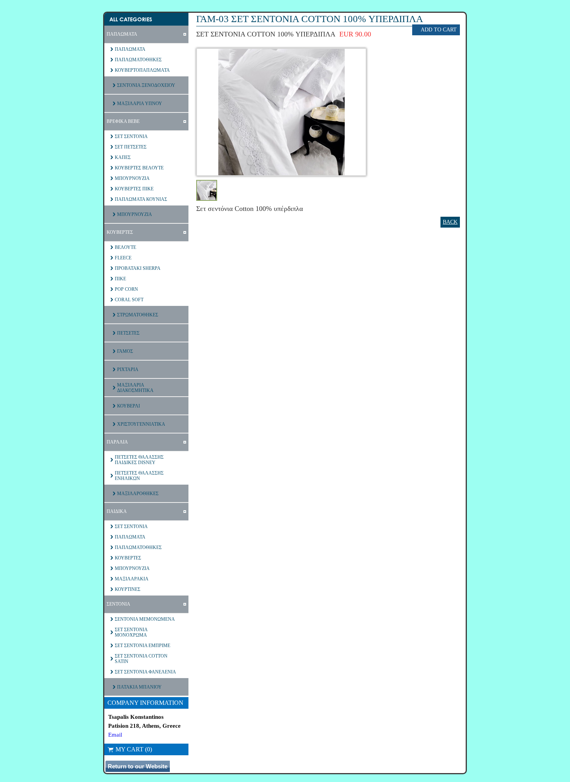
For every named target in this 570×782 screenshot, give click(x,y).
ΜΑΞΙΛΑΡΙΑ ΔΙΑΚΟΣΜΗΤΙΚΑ (135, 387)
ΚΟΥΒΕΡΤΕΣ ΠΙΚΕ (134, 189)
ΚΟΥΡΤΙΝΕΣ (127, 589)
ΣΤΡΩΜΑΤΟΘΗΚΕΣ (137, 315)
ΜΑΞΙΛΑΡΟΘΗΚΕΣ (138, 493)
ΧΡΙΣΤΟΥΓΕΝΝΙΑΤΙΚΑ (141, 424)
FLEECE (123, 258)
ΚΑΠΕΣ (123, 157)
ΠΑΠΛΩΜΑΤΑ (122, 34)
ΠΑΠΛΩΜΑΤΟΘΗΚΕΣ (138, 59)
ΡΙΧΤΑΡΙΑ (127, 369)
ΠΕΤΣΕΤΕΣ (128, 333)
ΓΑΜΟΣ (125, 351)
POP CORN (126, 289)
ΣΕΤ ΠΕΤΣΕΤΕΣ (131, 147)
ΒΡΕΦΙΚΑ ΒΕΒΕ (123, 121)
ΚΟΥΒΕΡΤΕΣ (120, 232)
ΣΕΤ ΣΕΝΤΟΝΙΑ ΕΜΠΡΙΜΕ (142, 645)
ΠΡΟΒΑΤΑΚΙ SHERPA (138, 268)
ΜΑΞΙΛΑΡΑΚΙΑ (132, 579)
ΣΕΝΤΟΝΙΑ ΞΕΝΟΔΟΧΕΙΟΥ (146, 85)
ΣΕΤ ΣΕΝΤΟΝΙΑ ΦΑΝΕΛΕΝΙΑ (145, 672)
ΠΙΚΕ (120, 278)
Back (450, 222)
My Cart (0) (134, 749)
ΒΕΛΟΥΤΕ (125, 247)
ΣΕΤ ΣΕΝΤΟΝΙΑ (131, 136)
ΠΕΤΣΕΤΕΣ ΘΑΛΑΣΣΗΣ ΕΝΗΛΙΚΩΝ (139, 475)
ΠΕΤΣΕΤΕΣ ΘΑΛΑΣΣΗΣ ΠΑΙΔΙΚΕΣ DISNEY (139, 459)
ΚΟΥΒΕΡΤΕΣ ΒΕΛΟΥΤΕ (139, 168)
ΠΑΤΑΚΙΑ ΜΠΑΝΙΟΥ (139, 687)
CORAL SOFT (129, 299)
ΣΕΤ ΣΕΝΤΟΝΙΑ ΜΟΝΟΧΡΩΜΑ (131, 632)
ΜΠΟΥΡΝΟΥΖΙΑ (132, 178)
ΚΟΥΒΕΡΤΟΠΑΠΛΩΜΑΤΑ (142, 70)
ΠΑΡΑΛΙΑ (117, 442)
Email (115, 735)
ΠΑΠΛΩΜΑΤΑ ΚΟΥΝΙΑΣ (141, 199)
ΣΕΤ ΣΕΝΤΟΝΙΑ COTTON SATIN (141, 658)
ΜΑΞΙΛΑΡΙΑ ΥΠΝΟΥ (139, 103)
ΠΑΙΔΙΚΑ (117, 511)
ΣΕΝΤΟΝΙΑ (118, 604)
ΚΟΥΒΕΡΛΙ (128, 406)
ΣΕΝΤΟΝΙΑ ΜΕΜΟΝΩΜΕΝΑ (145, 619)
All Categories (130, 19)
